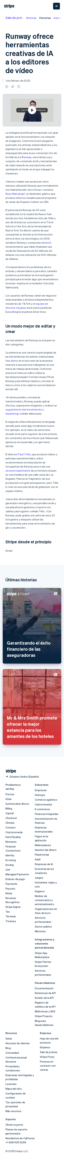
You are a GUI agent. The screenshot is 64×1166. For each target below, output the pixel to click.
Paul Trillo (24, 454)
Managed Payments (17, 874)
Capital (9, 813)
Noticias (31, 18)
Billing (8, 808)
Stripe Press (47, 1056)
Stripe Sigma (12, 907)
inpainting (11, 413)
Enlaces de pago (15, 879)
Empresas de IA (44, 864)
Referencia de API (45, 993)
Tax (7, 911)
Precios (9, 794)
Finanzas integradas (47, 814)
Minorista (40, 931)
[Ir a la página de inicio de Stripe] (9, 771)
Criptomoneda (14, 832)
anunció (46, 242)
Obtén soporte (14, 1124)
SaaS (38, 859)
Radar (8, 893)
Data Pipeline (13, 837)
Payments (11, 883)
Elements (11, 841)
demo (14, 360)
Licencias (11, 1084)
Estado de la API (44, 997)
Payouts (10, 888)
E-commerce (42, 809)
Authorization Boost (17, 803)
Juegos (39, 877)
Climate (10, 822)
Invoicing (10, 860)
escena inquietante (17, 470)
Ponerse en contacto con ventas (48, 1065)
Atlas (8, 799)
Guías (8, 1038)
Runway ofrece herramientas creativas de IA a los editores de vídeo (29, 53)
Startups (40, 795)
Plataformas (42, 854)
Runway (26, 157)
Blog (8, 1048)
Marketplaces (43, 845)
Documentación (44, 988)
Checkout (11, 818)
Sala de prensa (16, 18)
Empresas (41, 790)
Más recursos (13, 1111)
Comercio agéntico (46, 799)
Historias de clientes (17, 1043)
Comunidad (12, 1052)
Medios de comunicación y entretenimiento (44, 900)
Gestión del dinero (46, 850)
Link (7, 869)
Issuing (9, 864)
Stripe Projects (44, 1016)
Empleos (45, 1047)
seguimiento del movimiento (23, 409)
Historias (45, 18)
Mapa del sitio (13, 1088)
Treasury (10, 921)
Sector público (43, 926)
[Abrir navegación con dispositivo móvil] (56, 6)
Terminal (10, 916)
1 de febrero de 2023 (17, 80)
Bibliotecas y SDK (45, 1011)
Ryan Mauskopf (15, 193)
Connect (10, 827)
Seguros (40, 891)
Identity (10, 855)
